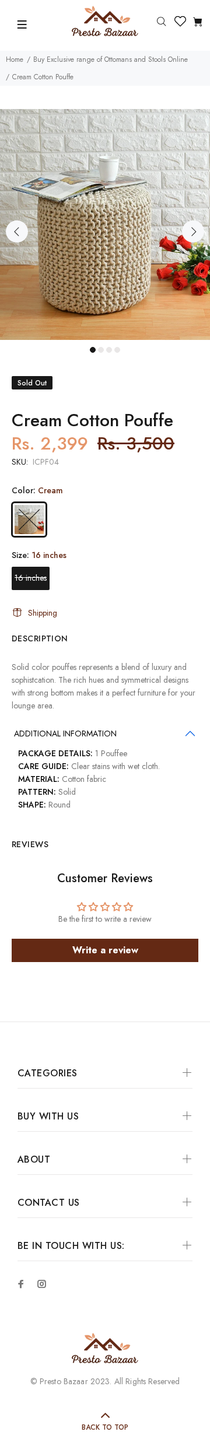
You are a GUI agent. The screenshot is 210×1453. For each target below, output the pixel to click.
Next (193, 231)
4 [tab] (117, 350)
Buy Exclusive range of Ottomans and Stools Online (110, 59)
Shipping (42, 613)
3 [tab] (109, 350)
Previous (17, 231)
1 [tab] (93, 350)
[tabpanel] (105, 224)
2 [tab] (101, 350)
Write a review (105, 950)
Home (14, 59)
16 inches (31, 578)
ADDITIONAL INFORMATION (65, 733)
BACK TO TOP (105, 1427)
